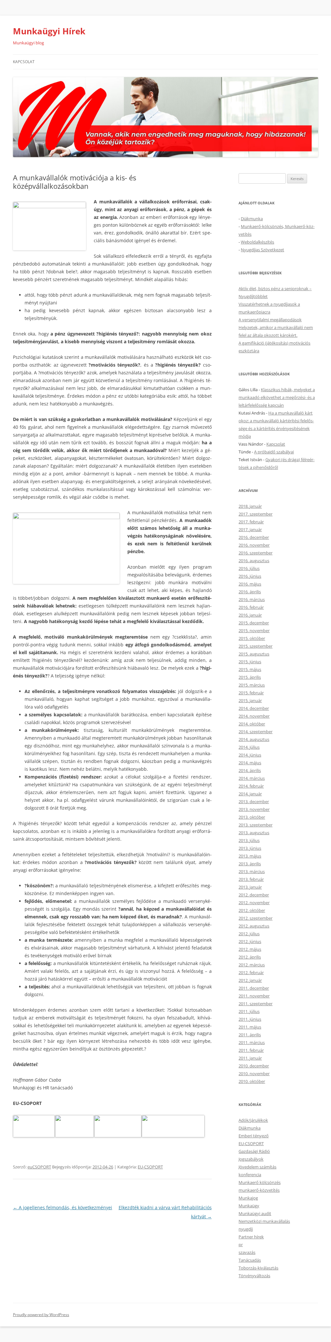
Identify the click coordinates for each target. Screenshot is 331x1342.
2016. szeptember (255, 553)
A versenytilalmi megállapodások (270, 320)
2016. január (250, 615)
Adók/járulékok (253, 1120)
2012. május (250, 949)
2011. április (250, 1035)
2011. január (250, 1058)
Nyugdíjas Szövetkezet (262, 250)
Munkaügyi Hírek (49, 31)
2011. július (249, 1011)
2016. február (251, 607)
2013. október (252, 817)
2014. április (250, 770)
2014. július (249, 747)
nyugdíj (246, 1229)
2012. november (254, 902)
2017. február (251, 522)
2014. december (254, 708)
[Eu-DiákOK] (74, 1135)
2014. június (250, 755)
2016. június (250, 576)
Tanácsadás (250, 1260)
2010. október (252, 1081)
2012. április (250, 957)
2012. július (249, 934)
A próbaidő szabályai (274, 452)
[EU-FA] (173, 1135)
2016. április (250, 592)
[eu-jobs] (34, 1135)
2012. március (252, 965)
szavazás (247, 1252)
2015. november (254, 630)
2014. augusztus (254, 739)
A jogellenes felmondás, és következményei (62, 1207)
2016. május (250, 584)
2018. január (250, 506)
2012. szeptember (255, 918)
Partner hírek (251, 1237)
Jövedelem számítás (257, 1167)
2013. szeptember (255, 825)
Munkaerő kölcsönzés (260, 1182)
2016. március (252, 599)
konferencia (250, 1174)
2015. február (251, 693)
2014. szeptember (255, 731)
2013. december (254, 801)
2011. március (252, 1042)
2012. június (250, 941)
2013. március (252, 871)
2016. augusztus (254, 560)
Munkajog (248, 1198)
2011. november (254, 996)
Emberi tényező (254, 1136)
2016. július (249, 568)
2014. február (251, 786)
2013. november (254, 809)
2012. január (250, 980)
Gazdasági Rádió (254, 1151)
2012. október (252, 910)
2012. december (254, 895)
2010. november (254, 1073)
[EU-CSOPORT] (118, 1135)
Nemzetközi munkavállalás (264, 1221)
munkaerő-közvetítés (259, 1190)
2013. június (250, 848)
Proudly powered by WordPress (41, 1314)
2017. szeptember (255, 514)
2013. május (250, 856)
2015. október (252, 638)
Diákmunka (252, 219)
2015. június (250, 662)
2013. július (249, 840)
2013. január (250, 887)
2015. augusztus (254, 654)
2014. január (250, 794)
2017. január (250, 529)
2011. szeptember (255, 1003)
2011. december (254, 988)
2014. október (252, 724)
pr (241, 1244)
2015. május (250, 669)
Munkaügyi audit (255, 1213)
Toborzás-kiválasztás (258, 1268)
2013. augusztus (254, 833)
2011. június (250, 1019)
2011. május (250, 1027)
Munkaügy (249, 1206)
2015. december (254, 623)
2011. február (251, 1050)
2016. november (254, 545)
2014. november (254, 716)
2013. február (251, 879)
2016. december (254, 537)
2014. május (250, 763)
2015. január (250, 700)
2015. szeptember (255, 646)
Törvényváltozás (254, 1276)
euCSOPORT (39, 1167)
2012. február (251, 972)
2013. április (250, 864)
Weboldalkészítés (257, 242)
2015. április (250, 677)
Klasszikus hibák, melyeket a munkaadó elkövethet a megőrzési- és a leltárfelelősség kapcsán (277, 397)
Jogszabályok (251, 1159)
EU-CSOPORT (150, 1167)
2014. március (252, 778)
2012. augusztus (254, 926)
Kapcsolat (24, 61)
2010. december (254, 1066)
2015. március (252, 685)
